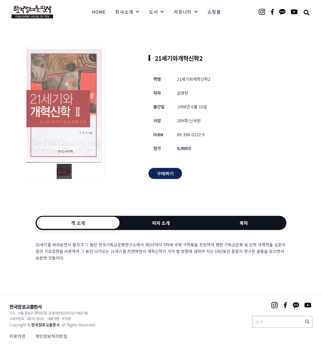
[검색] (307, 322)
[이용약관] (17, 336)
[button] (306, 12)
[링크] (32, 11)
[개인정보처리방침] (51, 336)
